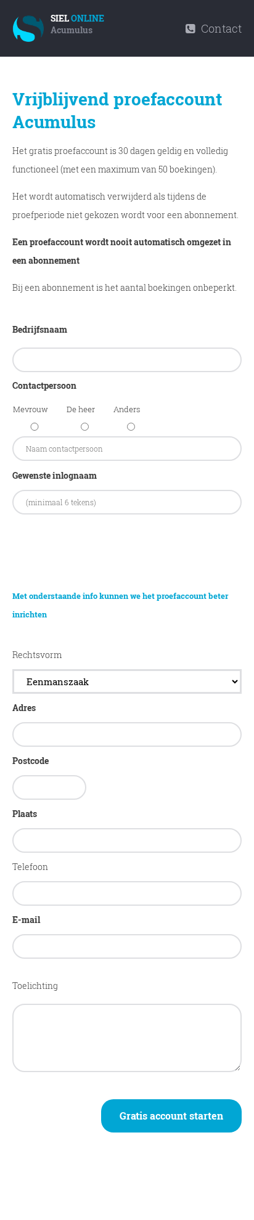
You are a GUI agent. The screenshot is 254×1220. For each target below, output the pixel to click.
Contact (220, 28)
